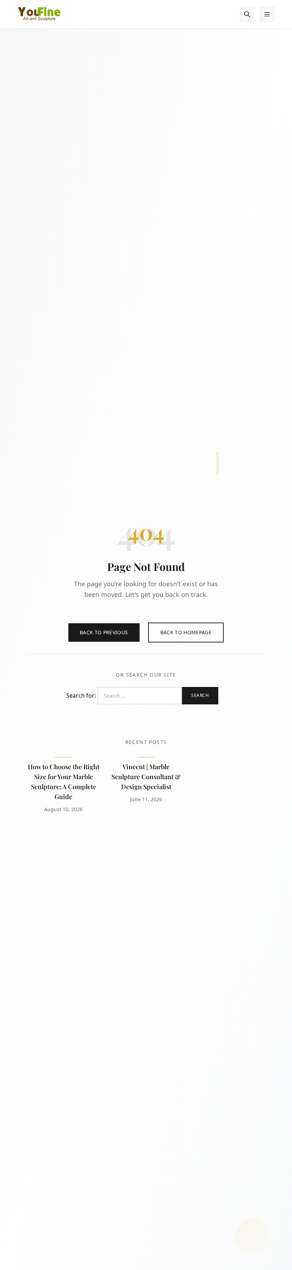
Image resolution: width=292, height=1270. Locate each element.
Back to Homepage (186, 632)
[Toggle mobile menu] (267, 14)
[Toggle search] (247, 14)
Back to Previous (104, 632)
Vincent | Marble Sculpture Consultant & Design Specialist (146, 776)
